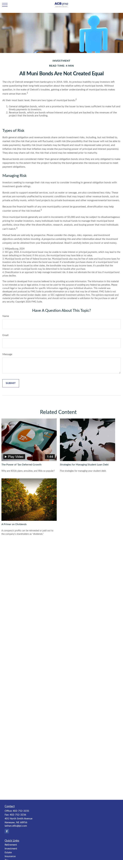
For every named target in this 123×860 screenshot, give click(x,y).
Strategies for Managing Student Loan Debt (84, 464)
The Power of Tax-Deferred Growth (21, 464)
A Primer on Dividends (14, 524)
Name (5, 316)
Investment (11, 848)
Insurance (10, 856)
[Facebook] (7, 831)
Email (5, 335)
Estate (8, 852)
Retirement (11, 844)
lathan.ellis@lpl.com (16, 826)
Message (7, 354)
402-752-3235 (21, 811)
